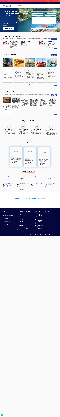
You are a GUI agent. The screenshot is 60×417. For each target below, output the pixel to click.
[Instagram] (53, 3)
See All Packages (54, 95)
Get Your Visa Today (8, 28)
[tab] (29, 84)
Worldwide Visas (27, 6)
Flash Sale (32, 6)
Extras (52, 6)
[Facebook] (52, 3)
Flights (40, 6)
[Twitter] (47, 234)
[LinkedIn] (51, 234)
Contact (55, 6)
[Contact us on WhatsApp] (2, 415)
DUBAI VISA (27, 222)
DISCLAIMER (27, 219)
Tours (44, 6)
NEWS (26, 214)
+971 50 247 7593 (6, 218)
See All (54, 38)
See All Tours (54, 55)
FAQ (26, 213)
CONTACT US (27, 218)
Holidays (47, 6)
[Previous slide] (55, 48)
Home (14, 6)
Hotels (37, 6)
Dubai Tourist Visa (20, 6)
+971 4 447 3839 (5, 219)
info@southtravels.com (7, 221)
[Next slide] (56, 48)
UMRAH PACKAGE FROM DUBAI (30, 226)
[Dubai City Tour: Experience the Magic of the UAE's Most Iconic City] (16, 149)
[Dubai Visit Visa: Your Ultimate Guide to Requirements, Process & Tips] (30, 149)
